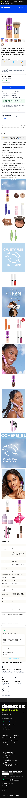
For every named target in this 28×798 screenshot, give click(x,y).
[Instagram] (3, 728)
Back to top (13, 700)
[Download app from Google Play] (6, 780)
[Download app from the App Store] (15, 780)
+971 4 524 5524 (8, 765)
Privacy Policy (6, 785)
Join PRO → (4, 118)
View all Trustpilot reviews (13, 658)
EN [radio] (11, 3)
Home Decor (9, 11)
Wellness (3, 11)
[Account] (22, 7)
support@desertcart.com (11, 760)
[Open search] (19, 7)
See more (3, 131)
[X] (6, 728)
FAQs (4, 790)
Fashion (23, 11)
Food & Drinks (17, 11)
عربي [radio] (14, 3)
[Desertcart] (5, 7)
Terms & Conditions (7, 783)
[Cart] (25, 7)
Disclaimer (5, 788)
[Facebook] (9, 728)
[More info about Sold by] (18, 91)
